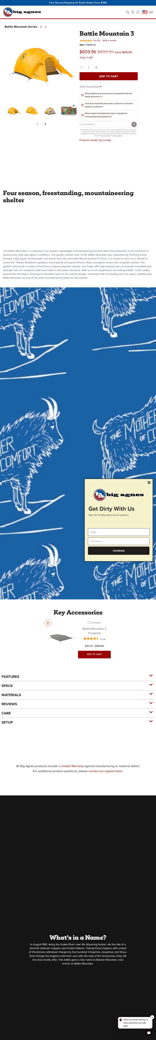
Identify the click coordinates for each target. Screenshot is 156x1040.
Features (10, 676)
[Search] (127, 12)
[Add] (96, 67)
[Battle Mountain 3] (13, 111)
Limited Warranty (72, 766)
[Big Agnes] (22, 12)
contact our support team (105, 771)
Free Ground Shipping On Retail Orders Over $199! (78, 2)
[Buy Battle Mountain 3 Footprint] (61, 636)
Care (6, 713)
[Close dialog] (149, 482)
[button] (132, 12)
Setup (7, 722)
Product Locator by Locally (95, 140)
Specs (7, 686)
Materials (11, 695)
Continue (119, 550)
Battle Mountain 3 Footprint (94, 630)
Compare (96, 622)
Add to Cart (108, 76)
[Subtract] (81, 67)
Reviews (9, 704)
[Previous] (37, 124)
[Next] (45, 124)
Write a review (109, 40)
